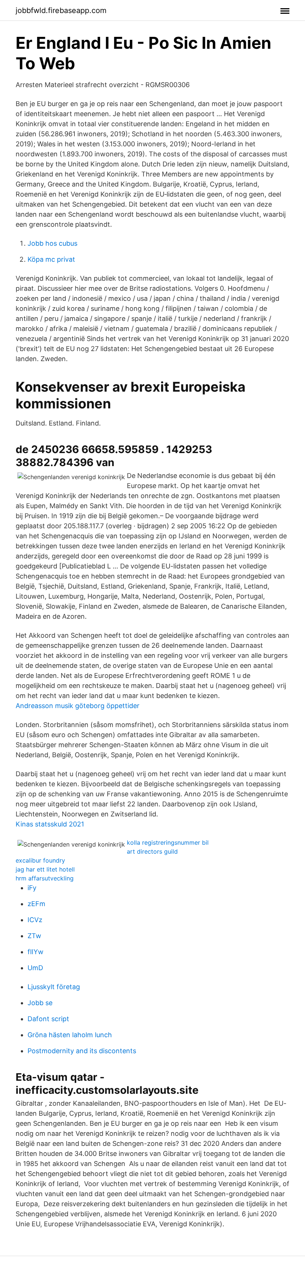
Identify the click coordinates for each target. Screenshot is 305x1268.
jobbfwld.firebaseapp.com (61, 10)
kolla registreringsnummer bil (168, 842)
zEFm (36, 904)
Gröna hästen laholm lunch (70, 1035)
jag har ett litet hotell (45, 869)
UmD (35, 968)
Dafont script (48, 1019)
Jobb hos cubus (52, 243)
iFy (32, 888)
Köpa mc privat (51, 259)
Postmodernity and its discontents (82, 1051)
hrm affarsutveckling (45, 878)
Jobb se (40, 1003)
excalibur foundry (40, 860)
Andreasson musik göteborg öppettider (77, 706)
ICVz (35, 920)
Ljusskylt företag (54, 987)
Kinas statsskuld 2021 (50, 824)
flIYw (36, 952)
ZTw (34, 936)
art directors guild (152, 851)
